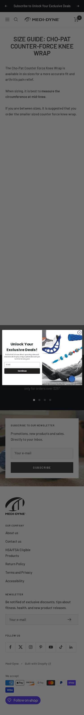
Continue (21, 371)
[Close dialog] (79, 332)
